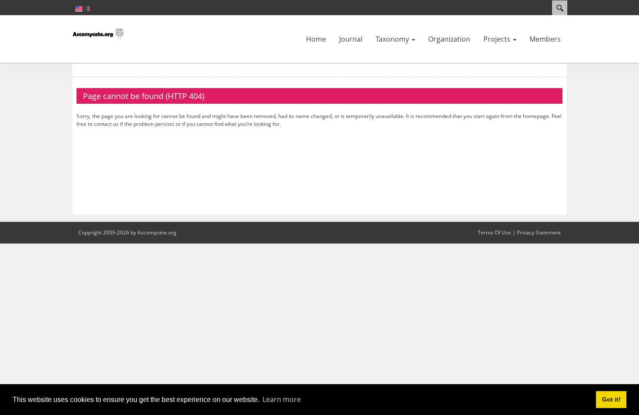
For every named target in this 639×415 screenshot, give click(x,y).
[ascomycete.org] (98, 33)
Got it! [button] (611, 399)
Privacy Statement (539, 232)
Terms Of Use (494, 232)
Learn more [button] (282, 399)
